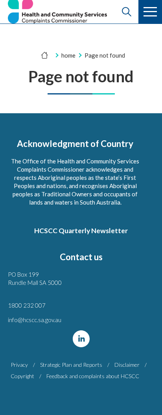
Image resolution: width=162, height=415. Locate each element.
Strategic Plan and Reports (71, 364)
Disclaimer (127, 364)
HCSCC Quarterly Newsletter (81, 231)
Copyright (22, 376)
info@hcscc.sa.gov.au (34, 319)
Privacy (19, 364)
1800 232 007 (27, 305)
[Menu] (150, 12)
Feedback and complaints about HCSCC (92, 376)
